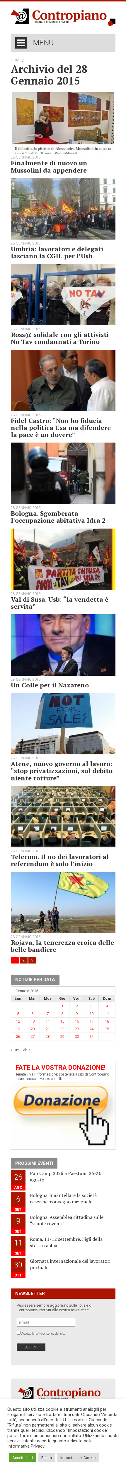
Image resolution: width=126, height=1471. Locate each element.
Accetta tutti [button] (22, 1457)
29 (62, 1036)
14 (47, 1021)
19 (18, 1029)
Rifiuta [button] (46, 1457)
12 (18, 1021)
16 (77, 1021)
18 (107, 1021)
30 (77, 1036)
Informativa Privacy (26, 1446)
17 (91, 1021)
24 (91, 1029)
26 (18, 1036)
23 (77, 1029)
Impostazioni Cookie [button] (78, 1457)
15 (62, 1021)
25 (107, 1029)
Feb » (25, 1050)
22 (62, 1029)
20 (32, 1029)
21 (47, 1029)
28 (47, 1036)
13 (32, 1021)
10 (91, 1013)
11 (107, 1013)
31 (91, 1036)
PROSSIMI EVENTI (34, 1163)
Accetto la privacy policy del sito (43, 1334)
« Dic (15, 1050)
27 (32, 1036)
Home (16, 60)
